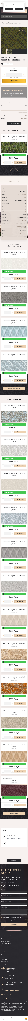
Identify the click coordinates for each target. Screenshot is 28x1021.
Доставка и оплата (5, 941)
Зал (24, 223)
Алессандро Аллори (23, 112)
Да (8, 9)
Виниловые (23, 220)
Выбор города (19, 9)
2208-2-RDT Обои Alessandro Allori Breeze (14, 610)
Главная (3, 22)
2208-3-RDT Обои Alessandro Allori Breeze (14, 745)
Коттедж (21, 225)
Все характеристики (14, 123)
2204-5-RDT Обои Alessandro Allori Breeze (14, 287)
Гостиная (17, 225)
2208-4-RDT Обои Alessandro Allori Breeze (14, 542)
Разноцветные (4, 961)
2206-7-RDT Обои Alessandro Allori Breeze (14, 644)
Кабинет (21, 223)
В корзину (15, 80)
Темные (3, 957)
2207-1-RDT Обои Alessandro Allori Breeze (14, 253)
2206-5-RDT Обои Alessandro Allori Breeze (14, 406)
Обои (9, 22)
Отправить (14, 924)
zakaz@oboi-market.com (12, 990)
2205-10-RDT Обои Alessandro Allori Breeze (14, 779)
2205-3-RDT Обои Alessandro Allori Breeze (14, 712)
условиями (5, 920)
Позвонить (14, 860)
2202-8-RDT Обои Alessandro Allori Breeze (14, 355)
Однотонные (4, 959)
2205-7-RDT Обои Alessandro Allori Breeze (14, 508)
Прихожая (23, 227)
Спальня (23, 226)
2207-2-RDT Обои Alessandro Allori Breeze (14, 474)
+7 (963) (9, 978)
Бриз (26, 115)
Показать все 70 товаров (14, 388)
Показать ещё (14, 813)
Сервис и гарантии (6, 943)
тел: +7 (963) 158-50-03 (12, 837)
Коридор (17, 223)
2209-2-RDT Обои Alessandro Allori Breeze (14, 576)
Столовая (19, 226)
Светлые (3, 954)
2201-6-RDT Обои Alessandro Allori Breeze (14, 137)
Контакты (3, 948)
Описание (12, 181)
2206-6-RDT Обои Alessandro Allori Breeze (14, 678)
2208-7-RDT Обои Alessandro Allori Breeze (14, 321)
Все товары (4, 964)
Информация (4, 945)
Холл (24, 225)
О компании (4, 938)
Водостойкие (24, 118)
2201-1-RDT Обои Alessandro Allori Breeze (14, 440)
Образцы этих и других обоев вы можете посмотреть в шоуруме (13, 94)
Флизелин (23, 211)
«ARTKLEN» (16, 1019)
